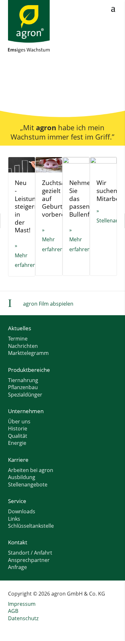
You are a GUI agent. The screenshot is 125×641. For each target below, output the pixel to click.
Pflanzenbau (23, 387)
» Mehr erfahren (25, 255)
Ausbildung (21, 477)
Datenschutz (23, 618)
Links (14, 518)
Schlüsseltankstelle (31, 525)
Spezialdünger (25, 394)
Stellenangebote (27, 484)
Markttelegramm (28, 353)
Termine (18, 338)
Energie (17, 442)
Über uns (19, 421)
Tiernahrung (23, 380)
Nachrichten (23, 345)
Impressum (22, 603)
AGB (13, 610)
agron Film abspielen (48, 303)
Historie (17, 428)
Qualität (17, 435)
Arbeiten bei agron (30, 470)
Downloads (21, 511)
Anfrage (17, 567)
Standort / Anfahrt (30, 552)
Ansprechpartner (29, 560)
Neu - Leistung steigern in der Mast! (27, 206)
